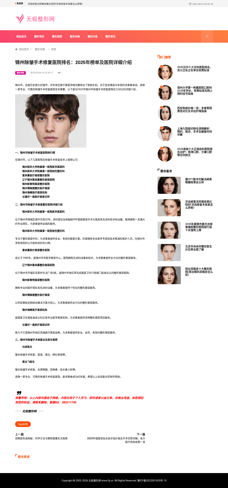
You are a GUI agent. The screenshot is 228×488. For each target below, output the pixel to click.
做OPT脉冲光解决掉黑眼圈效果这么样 (198, 180)
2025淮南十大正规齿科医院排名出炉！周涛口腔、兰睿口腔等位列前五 (195, 152)
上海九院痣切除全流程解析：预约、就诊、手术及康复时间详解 (194, 131)
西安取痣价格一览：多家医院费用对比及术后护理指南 (194, 109)
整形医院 (57, 36)
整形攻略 (75, 36)
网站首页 (21, 36)
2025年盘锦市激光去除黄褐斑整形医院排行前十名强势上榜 (199, 227)
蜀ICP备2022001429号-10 (152, 480)
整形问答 (93, 36)
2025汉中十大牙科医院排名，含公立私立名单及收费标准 (195, 68)
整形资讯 (110, 36)
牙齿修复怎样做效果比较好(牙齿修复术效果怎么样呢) (55, 3)
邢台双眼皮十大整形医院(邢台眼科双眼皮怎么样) (199, 271)
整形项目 (39, 36)
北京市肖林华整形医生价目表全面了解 (198, 248)
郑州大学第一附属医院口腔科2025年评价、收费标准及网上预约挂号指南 (195, 90)
